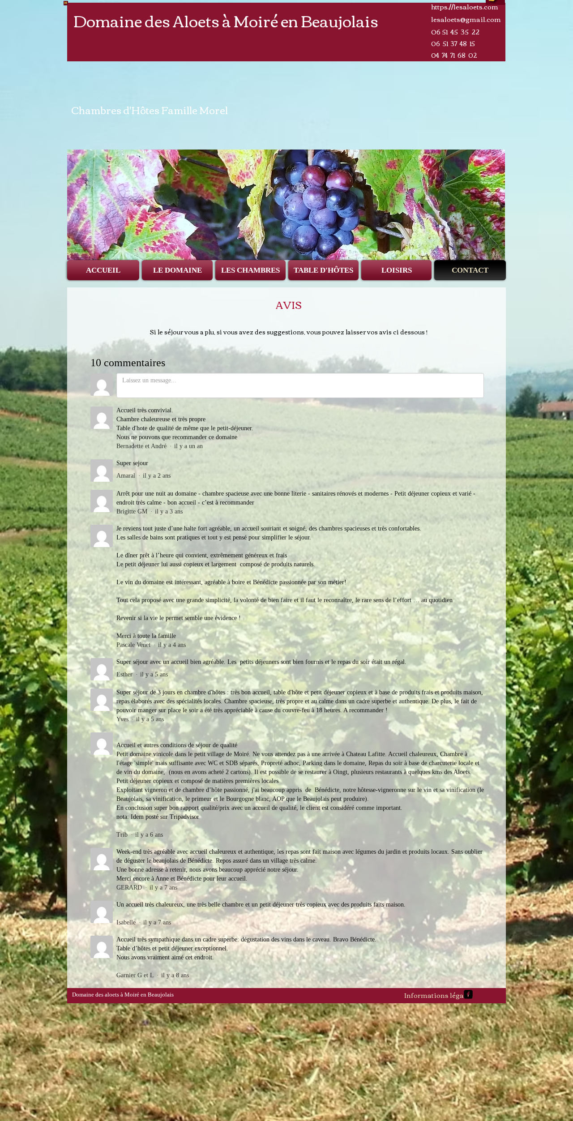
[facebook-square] (468, 994)
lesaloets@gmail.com (466, 19)
